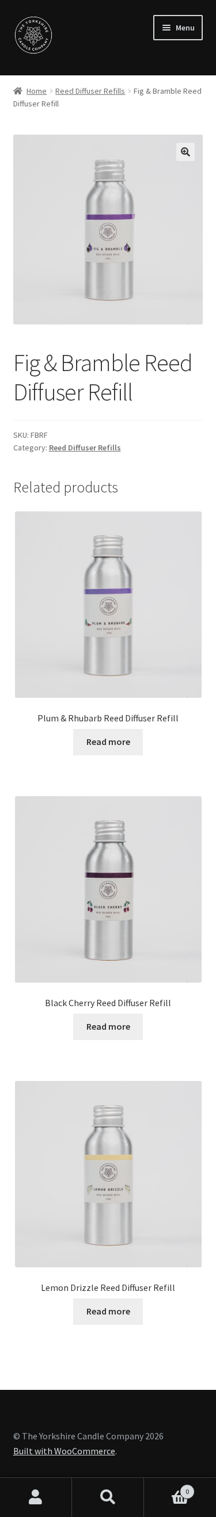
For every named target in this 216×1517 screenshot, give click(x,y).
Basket (166, 1487)
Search (108, 1497)
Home (36, 91)
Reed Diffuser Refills (90, 91)
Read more (108, 741)
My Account (36, 1497)
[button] (185, 152)
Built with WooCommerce (64, 1451)
